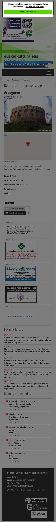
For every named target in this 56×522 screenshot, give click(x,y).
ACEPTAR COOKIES (28, 12)
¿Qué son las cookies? (34, 6)
